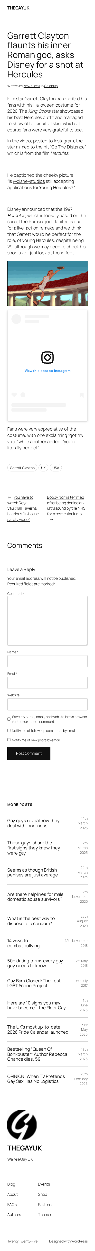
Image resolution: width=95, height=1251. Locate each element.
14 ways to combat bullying (23, 943)
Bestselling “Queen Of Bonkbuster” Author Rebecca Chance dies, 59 (37, 1054)
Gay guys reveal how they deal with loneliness (33, 823)
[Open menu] (85, 8)
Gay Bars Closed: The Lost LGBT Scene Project (34, 983)
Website (13, 695)
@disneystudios (29, 181)
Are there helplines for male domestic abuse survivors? (35, 897)
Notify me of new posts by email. (36, 740)
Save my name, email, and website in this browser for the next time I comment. (49, 719)
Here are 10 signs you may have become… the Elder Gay (36, 1005)
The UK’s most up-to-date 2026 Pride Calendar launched (37, 1029)
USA (55, 467)
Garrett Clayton (40, 98)
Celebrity (51, 85)
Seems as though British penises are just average (32, 872)
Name (12, 652)
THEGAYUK (18, 8)
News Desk (32, 85)
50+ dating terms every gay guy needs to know (35, 963)
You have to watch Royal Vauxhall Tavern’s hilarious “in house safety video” (23, 508)
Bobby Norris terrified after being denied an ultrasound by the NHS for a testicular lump (66, 505)
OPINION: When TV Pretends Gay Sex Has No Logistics (36, 1079)
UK (43, 467)
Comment (16, 593)
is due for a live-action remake (44, 225)
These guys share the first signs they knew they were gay (33, 847)
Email (12, 673)
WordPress (79, 1241)
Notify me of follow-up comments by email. (44, 730)
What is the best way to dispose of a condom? (31, 921)
